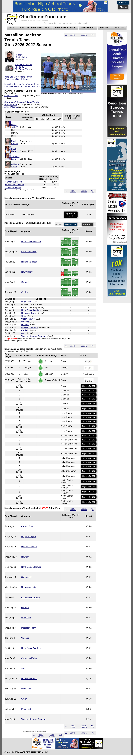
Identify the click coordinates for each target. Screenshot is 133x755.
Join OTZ (123, 2)
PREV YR (92, 34)
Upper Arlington (28, 536)
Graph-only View (70, 224)
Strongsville (26, 577)
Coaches (104, 28)
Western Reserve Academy (33, 336)
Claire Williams (11, 95)
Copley (24, 292)
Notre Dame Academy (31, 310)
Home (11, 28)
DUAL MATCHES (73, 34)
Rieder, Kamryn (14, 142)
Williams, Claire (15, 165)
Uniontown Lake (28, 587)
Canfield (25, 330)
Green (24, 316)
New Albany (26, 272)
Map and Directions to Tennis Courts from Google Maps (18, 78)
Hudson (25, 325)
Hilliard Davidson (29, 262)
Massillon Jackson (13, 182)
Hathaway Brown (29, 313)
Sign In (123, 7)
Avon (23, 333)
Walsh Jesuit (27, 319)
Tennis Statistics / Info (65, 28)
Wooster (25, 322)
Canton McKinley (13, 187)
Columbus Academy (30, 597)
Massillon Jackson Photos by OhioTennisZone (23, 66)
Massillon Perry (28, 628)
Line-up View (87, 224)
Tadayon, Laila (15, 157)
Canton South (27, 526)
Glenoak (25, 282)
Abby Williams (11, 107)
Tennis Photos (87, 28)
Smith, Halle (14, 150)
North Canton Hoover (14, 185)
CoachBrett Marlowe (22, 56)
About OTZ (119, 28)
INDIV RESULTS (84, 34)
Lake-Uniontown (28, 252)
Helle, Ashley (14, 125)
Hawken (25, 557)
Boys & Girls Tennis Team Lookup (34, 28)
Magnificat (26, 302)
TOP (66, 35)
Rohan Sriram (10, 105)
